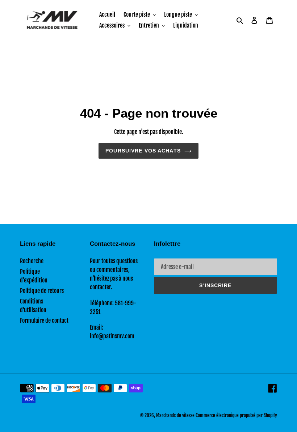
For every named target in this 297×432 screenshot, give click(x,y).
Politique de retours (42, 290)
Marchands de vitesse (175, 415)
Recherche (31, 261)
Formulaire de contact (44, 320)
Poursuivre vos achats (143, 151)
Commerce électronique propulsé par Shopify (236, 415)
